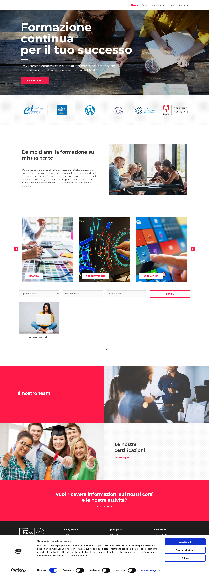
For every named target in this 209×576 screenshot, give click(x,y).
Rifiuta (185, 558)
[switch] (80, 570)
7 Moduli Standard (39, 337)
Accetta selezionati (185, 550)
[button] (16, 249)
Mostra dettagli (148, 570)
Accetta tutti (185, 542)
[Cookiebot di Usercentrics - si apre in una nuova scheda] (18, 570)
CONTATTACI (104, 506)
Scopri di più (121, 457)
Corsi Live (113, 534)
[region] (104, 52)
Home (67, 534)
